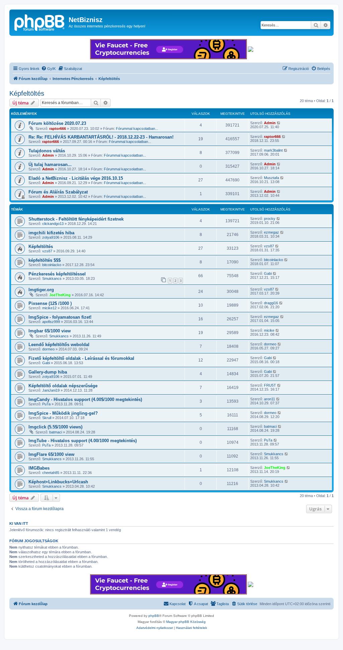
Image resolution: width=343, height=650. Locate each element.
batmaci (55, 432)
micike (269, 330)
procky (269, 219)
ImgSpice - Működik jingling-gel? (63, 413)
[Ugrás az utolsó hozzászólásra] (279, 123)
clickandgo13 (53, 224)
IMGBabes (39, 468)
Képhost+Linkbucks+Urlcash (58, 481)
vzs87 (47, 251)
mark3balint (273, 150)
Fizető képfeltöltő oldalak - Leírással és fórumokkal (81, 358)
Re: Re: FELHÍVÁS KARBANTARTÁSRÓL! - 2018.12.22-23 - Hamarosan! (101, 137)
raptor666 (57, 129)
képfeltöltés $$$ (44, 260)
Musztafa (271, 178)
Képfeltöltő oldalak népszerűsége (62, 385)
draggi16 (271, 303)
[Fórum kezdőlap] (40, 21)
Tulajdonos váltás (46, 150)
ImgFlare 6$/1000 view (51, 454)
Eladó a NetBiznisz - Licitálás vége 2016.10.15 (75, 178)
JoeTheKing (60, 295)
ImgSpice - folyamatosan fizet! (59, 317)
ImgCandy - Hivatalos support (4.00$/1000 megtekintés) (85, 399)
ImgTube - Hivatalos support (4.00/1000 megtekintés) (82, 440)
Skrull (46, 418)
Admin (270, 123)
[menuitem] (48, 69)
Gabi (268, 273)
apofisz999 (51, 322)
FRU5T (270, 385)
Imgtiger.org (41, 289)
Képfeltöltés (26, 93)
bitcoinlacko (51, 265)
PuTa (46, 404)
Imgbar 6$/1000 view (49, 330)
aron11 (269, 399)
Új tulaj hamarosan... (50, 164)
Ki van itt (18, 523)
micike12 (49, 308)
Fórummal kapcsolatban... (137, 129)
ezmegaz (271, 232)
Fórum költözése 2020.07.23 (57, 123)
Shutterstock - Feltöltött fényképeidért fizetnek (76, 219)
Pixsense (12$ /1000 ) (50, 303)
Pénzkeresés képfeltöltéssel (57, 273)
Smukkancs (52, 278)
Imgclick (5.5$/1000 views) (55, 426)
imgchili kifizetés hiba (51, 232)
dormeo (48, 349)
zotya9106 (50, 237)
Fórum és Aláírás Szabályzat (58, 191)
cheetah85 (50, 473)
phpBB (153, 616)
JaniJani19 (51, 390)
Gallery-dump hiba (47, 372)
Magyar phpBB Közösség (186, 622)
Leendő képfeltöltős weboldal (58, 344)
